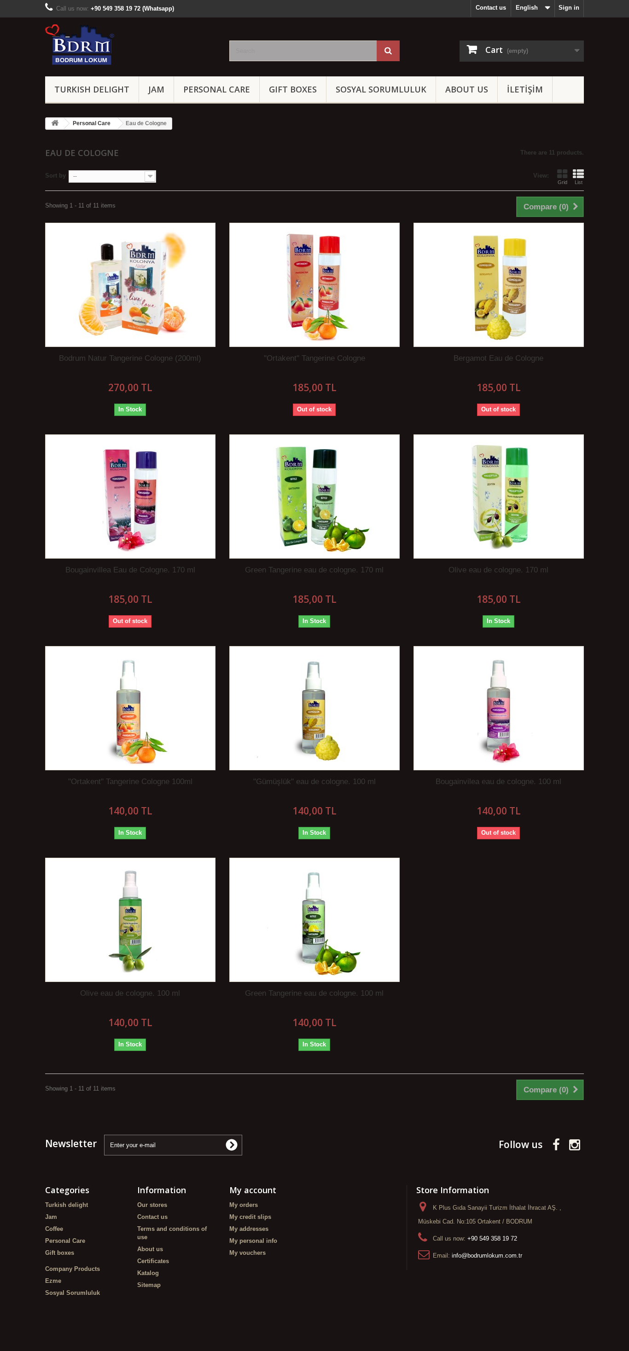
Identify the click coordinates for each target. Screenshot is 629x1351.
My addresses (248, 1228)
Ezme (53, 1280)
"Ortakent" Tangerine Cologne (314, 358)
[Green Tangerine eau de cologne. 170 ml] (314, 496)
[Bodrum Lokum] (130, 44)
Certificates (153, 1261)
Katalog (148, 1273)
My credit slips (250, 1216)
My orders (243, 1204)
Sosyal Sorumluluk (381, 89)
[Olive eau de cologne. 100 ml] (130, 919)
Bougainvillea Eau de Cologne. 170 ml (130, 570)
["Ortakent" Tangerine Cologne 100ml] (130, 708)
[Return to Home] (55, 123)
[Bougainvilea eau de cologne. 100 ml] (498, 708)
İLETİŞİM (525, 89)
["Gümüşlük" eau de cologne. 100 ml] (314, 708)
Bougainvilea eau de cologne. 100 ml (498, 781)
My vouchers (247, 1252)
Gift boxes (293, 89)
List (578, 182)
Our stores (152, 1204)
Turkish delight (91, 89)
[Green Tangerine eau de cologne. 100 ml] (314, 919)
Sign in (569, 7)
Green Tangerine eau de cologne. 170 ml (314, 570)
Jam (156, 89)
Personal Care (216, 89)
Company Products (72, 1268)
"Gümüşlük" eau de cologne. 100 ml (314, 781)
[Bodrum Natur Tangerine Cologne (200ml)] (130, 284)
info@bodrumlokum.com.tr (487, 1255)
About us (466, 89)
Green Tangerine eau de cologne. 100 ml (314, 993)
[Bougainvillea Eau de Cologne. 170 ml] (130, 496)
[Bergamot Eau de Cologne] (498, 284)
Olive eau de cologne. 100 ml (130, 993)
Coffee (54, 1228)
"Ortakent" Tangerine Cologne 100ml (130, 781)
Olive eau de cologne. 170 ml (498, 570)
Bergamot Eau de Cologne (498, 358)
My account (252, 1189)
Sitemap (149, 1285)
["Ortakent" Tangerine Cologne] (314, 284)
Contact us (491, 7)
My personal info (253, 1240)
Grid (562, 182)
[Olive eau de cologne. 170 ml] (498, 496)
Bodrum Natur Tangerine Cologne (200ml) (130, 358)
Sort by (55, 175)
